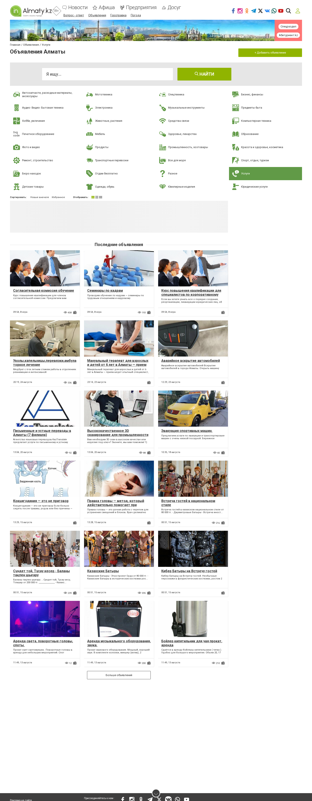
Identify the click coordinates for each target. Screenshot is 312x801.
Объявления (97, 15)
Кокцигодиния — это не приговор (41, 501)
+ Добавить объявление (270, 52)
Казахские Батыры (103, 571)
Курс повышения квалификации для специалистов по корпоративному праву (191, 295)
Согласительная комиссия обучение (43, 291)
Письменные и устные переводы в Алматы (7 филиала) (42, 433)
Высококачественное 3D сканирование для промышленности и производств (117, 435)
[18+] (31, 11)
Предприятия (141, 7)
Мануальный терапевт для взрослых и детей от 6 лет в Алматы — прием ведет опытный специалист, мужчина (119, 365)
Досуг (174, 7)
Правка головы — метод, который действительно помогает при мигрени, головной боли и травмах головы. (116, 507)
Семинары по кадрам (105, 291)
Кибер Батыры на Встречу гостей (189, 571)
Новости (78, 7)
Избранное (58, 197)
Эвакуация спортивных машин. (186, 431)
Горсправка (118, 15)
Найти (206, 74)
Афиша (107, 7)
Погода (136, 15)
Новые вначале (39, 197)
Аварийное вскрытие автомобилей (190, 361)
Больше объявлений (119, 675)
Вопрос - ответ (73, 15)
